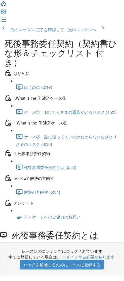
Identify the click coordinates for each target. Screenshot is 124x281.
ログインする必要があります (88, 257)
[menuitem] (3, 13)
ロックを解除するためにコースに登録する (62, 264)
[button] (3, 5)
